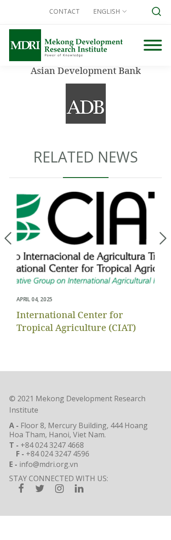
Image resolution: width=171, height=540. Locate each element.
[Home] (66, 45)
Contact (64, 11)
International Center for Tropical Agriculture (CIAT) (76, 321)
